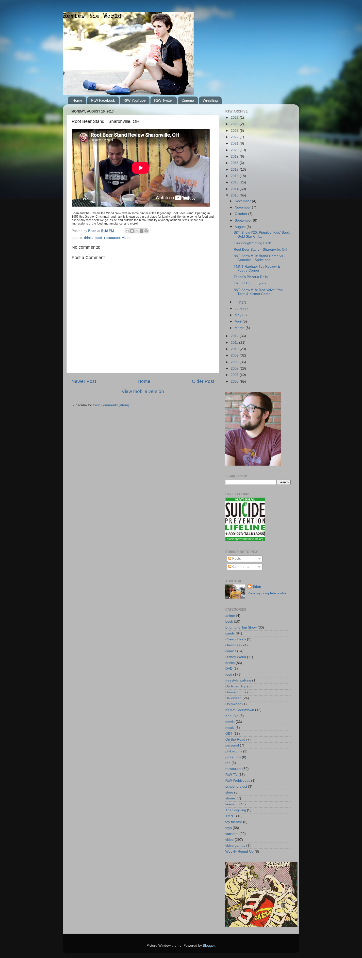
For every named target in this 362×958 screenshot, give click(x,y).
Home (77, 100)
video (126, 238)
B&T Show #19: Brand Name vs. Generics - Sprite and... (259, 258)
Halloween (233, 698)
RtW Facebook (103, 100)
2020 (235, 150)
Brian (256, 586)
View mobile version (143, 391)
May (238, 315)
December (243, 201)
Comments (240, 566)
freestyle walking (238, 680)
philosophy (233, 751)
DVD (228, 668)
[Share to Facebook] (141, 230)
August (241, 227)
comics (230, 651)
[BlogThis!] (132, 230)
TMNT (230, 816)
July (238, 302)
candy (230, 633)
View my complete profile (266, 593)
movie (230, 722)
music (229, 728)
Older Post (203, 381)
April (239, 321)
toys (228, 828)
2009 (235, 355)
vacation (231, 834)
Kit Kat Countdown (239, 710)
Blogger (209, 945)
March (240, 328)
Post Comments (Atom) (111, 405)
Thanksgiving (235, 810)
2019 (235, 156)
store (229, 792)
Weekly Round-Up (239, 851)
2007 (235, 368)
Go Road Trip (235, 686)
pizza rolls (233, 757)
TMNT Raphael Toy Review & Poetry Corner (257, 268)
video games (235, 845)
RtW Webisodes (237, 780)
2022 (235, 137)
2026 (235, 117)
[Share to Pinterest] (146, 230)
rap (227, 763)
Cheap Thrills (235, 639)
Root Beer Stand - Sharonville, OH (260, 249)
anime (230, 615)
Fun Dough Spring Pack (252, 243)
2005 (235, 381)
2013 (235, 195)
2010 (235, 349)
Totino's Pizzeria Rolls (251, 277)
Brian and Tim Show (241, 627)
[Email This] (127, 230)
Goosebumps (235, 692)
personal (232, 745)
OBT (228, 733)
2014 (235, 189)
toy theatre (233, 822)
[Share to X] (136, 230)
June (239, 308)
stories (230, 798)
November (243, 207)
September (244, 220)
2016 (235, 176)
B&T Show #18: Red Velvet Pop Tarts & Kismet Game (258, 292)
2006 (235, 375)
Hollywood (233, 704)
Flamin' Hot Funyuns (250, 283)
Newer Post (83, 381)
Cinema (187, 100)
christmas (232, 645)
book (229, 621)
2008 (235, 362)
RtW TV (231, 775)
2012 (235, 336)
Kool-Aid (231, 716)
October (241, 214)
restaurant (112, 238)
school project (236, 786)
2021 (235, 143)
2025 (235, 124)
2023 (235, 130)
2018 (235, 163)
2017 (235, 169)
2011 (235, 342)
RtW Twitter (163, 100)
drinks (88, 238)
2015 (235, 182)
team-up (231, 804)
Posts (236, 558)
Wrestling (210, 100)
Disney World (235, 657)
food (98, 238)
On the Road (235, 739)
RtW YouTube (134, 100)
